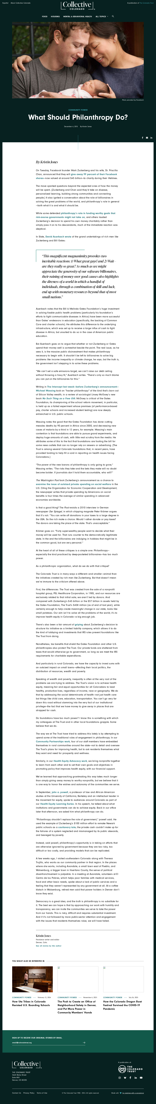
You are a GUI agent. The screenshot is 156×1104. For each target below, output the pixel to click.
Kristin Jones (87, 126)
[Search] (113, 16)
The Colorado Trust (147, 3)
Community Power (78, 110)
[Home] (78, 5)
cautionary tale (67, 827)
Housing (55, 16)
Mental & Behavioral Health (77, 16)
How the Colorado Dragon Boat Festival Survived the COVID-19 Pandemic (122, 1005)
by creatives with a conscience (133, 1093)
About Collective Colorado (20, 3)
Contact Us (16, 1093)
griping (79, 624)
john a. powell (60, 792)
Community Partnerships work (53, 741)
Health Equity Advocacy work (70, 760)
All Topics (101, 16)
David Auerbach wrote (58, 236)
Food (44, 16)
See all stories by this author (48, 946)
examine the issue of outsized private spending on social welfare (73, 484)
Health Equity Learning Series (57, 803)
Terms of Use (42, 1093)
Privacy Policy (28, 1093)
